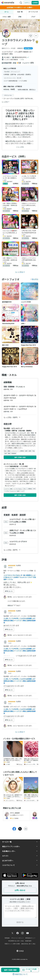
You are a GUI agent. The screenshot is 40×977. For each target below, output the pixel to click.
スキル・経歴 (7, 17)
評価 (20, 17)
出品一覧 (20, 12)
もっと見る (20, 147)
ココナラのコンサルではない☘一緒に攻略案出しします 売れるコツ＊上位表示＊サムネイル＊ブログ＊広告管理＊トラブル (20, 577)
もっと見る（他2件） (11, 417)
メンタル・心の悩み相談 (28, 616)
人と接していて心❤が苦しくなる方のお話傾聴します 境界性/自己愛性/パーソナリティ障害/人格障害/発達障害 (20, 620)
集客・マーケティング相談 (12, 570)
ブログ (33, 17)
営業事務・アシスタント (16, 386)
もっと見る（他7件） (11, 550)
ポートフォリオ (33, 12)
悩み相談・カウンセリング (12, 616)
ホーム (7, 12)
